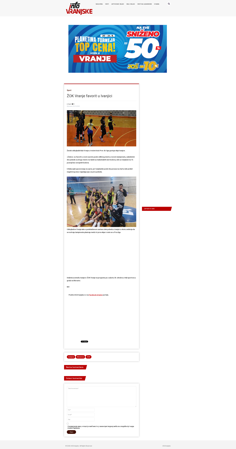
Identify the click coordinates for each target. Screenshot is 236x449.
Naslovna (99, 4)
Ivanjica (71, 357)
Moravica (80, 357)
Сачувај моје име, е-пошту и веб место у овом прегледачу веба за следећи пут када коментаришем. (101, 427)
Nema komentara (74, 367)
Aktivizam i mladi (117, 4)
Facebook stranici (95, 295)
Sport (69, 90)
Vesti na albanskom (144, 4)
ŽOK (88, 357)
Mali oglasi (131, 4)
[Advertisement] (101, 255)
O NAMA (156, 4)
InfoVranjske (75, 446)
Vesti (107, 4)
